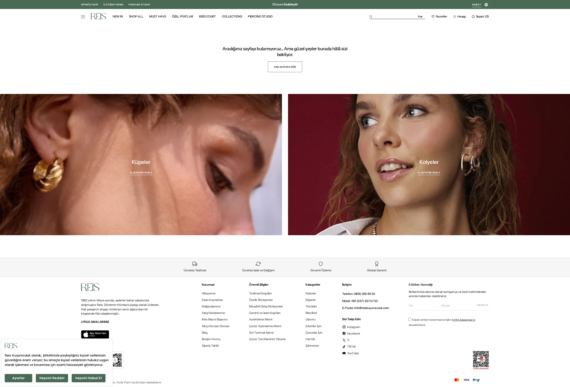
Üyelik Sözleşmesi (261, 300)
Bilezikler (311, 313)
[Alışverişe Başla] (141, 164)
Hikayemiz (209, 293)
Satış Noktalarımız (213, 313)
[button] (397, 16)
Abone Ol (483, 305)
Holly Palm (123, 382)
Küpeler (310, 300)
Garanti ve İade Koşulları (264, 313)
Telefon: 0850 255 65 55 (358, 294)
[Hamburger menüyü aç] (83, 16)
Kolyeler (310, 293)
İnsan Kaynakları (212, 300)
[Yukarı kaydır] (562, 378)
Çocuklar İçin (314, 332)
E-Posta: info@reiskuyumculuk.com (365, 308)
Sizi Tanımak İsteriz (261, 332)
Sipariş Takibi (210, 345)
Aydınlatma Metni (260, 319)
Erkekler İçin (313, 326)
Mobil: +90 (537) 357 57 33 (360, 301)
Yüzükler (311, 306)
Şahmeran (312, 345)
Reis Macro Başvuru (215, 319)
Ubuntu (310, 319)
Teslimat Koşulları (260, 293)
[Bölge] (486, 5)
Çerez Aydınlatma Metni (265, 326)
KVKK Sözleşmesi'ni (463, 319)
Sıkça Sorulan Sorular (215, 326)
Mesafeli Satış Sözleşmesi (265, 306)
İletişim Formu (211, 339)
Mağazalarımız (211, 306)
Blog (205, 332)
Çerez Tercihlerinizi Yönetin (267, 339)
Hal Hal (310, 339)
